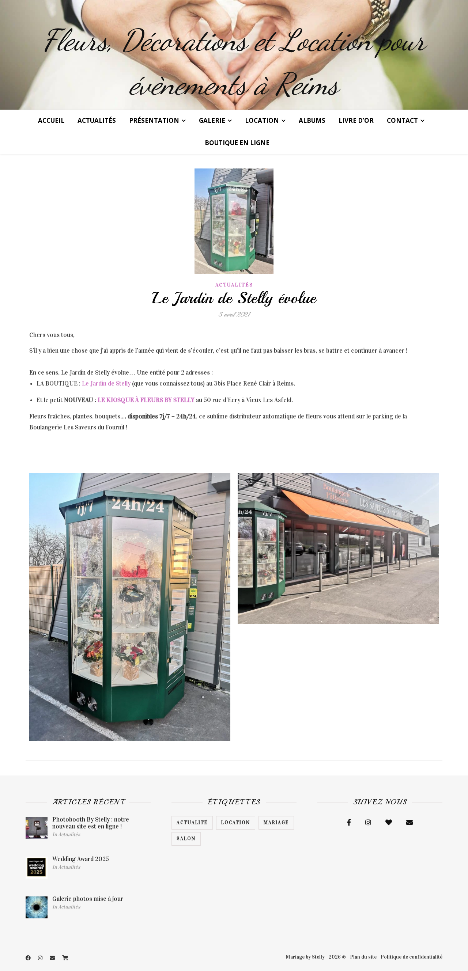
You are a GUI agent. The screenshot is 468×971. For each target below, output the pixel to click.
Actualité (192, 823)
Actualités (97, 120)
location (235, 823)
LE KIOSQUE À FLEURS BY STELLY (146, 400)
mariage (276, 823)
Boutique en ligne (237, 143)
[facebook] (29, 958)
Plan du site (363, 957)
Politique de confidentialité (411, 957)
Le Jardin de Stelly (106, 383)
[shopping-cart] (65, 958)
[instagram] (41, 958)
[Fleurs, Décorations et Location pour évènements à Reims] (234, 55)
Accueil (51, 120)
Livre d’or (356, 120)
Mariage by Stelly (305, 957)
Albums (312, 120)
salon (186, 839)
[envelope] (53, 958)
